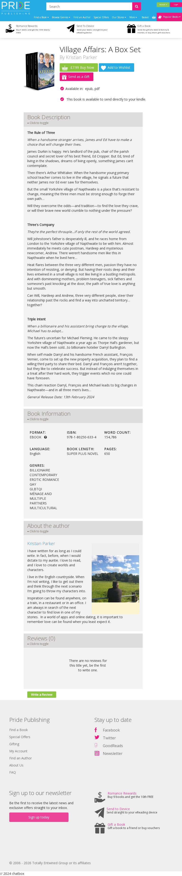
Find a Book (18, 730)
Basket (146, 17)
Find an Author (82, 17)
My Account (18, 751)
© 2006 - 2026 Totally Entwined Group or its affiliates (50, 863)
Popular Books (170, 16)
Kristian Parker (81, 57)
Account (162, 5)
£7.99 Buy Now (81, 67)
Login (176, 5)
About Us (16, 765)
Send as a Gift (79, 76)
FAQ (12, 772)
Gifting (14, 744)
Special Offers (101, 17)
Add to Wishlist (119, 67)
